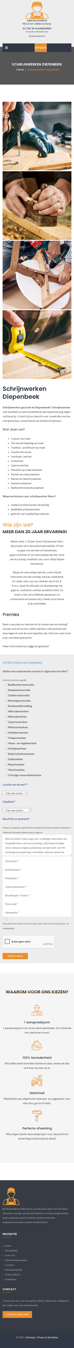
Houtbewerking (13, 1269)
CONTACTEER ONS (17, 1314)
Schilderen (10, 1279)
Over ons (10, 1255)
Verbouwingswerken (16, 1260)
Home (8, 1245)
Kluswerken (11, 1250)
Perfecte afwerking (37, 1128)
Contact (9, 1264)
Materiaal (37, 1093)
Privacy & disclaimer (47, 1337)
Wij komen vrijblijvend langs (37, 23)
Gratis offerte (12, 1274)
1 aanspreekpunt (37, 1022)
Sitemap (30, 1337)
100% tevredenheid (37, 1057)
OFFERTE (41, 47)
